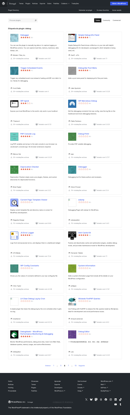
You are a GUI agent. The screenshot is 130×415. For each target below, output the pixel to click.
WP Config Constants (29, 266)
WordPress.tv (59, 391)
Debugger (24, 35)
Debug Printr (83, 134)
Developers (58, 387)
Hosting (10, 387)
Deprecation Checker (29, 167)
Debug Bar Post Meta (87, 68)
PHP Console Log (27, 134)
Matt (103, 384)
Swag (80, 391)
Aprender (57, 381)
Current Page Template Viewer (33, 200)
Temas (33, 384)
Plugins (33, 387)
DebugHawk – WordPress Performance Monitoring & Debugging (36, 333)
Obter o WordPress (119, 3)
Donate (81, 387)
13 (75, 366)
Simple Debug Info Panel (88, 35)
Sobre (10, 381)
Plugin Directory (13, 10)
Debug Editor (84, 332)
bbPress (104, 387)
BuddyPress (106, 391)
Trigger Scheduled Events (31, 68)
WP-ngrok (24, 101)
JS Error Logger (27, 233)
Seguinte (82, 365)
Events (80, 384)
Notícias (11, 384)
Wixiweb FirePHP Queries (89, 299)
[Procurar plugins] (36, 20)
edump (81, 200)
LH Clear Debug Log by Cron (32, 299)
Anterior (48, 365)
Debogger (82, 167)
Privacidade (12, 391)
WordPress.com (107, 381)
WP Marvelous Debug (87, 101)
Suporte (57, 384)
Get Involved (82, 381)
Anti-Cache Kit (84, 233)
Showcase (34, 381)
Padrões (34, 391)
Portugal (30, 402)
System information (86, 266)
